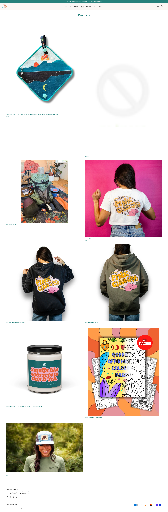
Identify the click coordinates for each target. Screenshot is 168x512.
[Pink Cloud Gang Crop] (123, 198)
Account (157, 6)
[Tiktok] (16, 496)
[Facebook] (10, 496)
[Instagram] (13, 496)
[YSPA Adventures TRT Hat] (44, 447)
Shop (82, 6)
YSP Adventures (74, 6)
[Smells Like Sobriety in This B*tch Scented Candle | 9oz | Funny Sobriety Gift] (44, 366)
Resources (88, 6)
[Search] (161, 6)
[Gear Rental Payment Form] (44, 191)
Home (66, 6)
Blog (95, 6)
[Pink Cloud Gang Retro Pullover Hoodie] (44, 282)
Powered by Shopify (21, 508)
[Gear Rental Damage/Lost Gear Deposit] (123, 89)
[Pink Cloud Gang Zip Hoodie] (123, 282)
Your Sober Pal (13, 508)
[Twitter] (7, 496)
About (100, 6)
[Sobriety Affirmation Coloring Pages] (123, 372)
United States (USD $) (11, 504)
